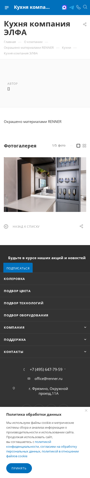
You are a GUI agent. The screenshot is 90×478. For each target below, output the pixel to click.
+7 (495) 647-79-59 (46, 369)
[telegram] (71, 7)
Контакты (13, 352)
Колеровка (14, 279)
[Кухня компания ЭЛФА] (45, 184)
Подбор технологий (24, 303)
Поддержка (15, 339)
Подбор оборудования (26, 315)
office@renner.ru (48, 378)
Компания (14, 327)
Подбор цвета (17, 291)
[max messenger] (64, 7)
